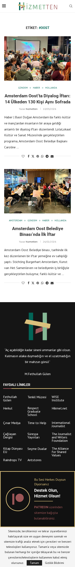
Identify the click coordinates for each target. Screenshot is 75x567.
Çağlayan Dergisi (9, 435)
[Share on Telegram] (47, 156)
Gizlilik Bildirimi (54, 562)
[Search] (71, 6)
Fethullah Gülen (10, 398)
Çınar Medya (11, 422)
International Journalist (61, 424)
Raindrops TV (12, 460)
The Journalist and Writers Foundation (61, 437)
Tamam (34, 563)
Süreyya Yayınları (34, 435)
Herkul (7, 408)
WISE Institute (58, 398)
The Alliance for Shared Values (60, 452)
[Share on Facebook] (28, 156)
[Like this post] (23, 156)
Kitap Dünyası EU (13, 450)
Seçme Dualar (37, 448)
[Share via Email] (52, 156)
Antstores (34, 460)
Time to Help (37, 422)
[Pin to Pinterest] (37, 156)
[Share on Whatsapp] (42, 156)
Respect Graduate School (34, 411)
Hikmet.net (59, 408)
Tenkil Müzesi (37, 397)
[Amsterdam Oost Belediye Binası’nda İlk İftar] (37, 191)
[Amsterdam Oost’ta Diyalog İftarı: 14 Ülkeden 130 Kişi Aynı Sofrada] (37, 58)
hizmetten (32, 108)
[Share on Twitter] (32, 156)
